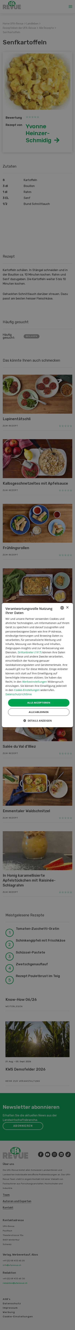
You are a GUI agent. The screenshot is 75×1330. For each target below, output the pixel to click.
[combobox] (62, 607)
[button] (37, 721)
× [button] (67, 607)
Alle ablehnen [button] (39, 712)
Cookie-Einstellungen (27, 690)
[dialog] (37, 665)
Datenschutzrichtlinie (18, 694)
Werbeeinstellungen (34, 681)
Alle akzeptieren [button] (38, 702)
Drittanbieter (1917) (30, 652)
